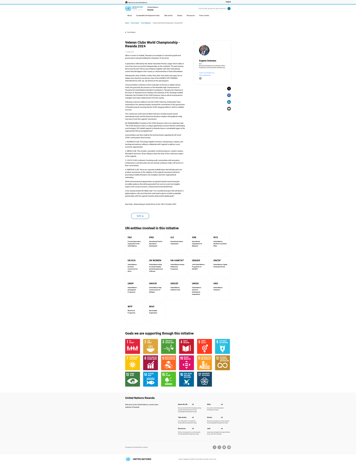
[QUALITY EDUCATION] (187, 346)
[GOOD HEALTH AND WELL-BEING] (169, 346)
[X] (229, 88)
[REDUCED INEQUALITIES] (187, 362)
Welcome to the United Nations (137, 2)
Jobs (208, 428)
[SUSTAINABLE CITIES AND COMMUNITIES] (205, 362)
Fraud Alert (192, 459)
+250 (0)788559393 (205, 75)
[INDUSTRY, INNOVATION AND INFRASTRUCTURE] (169, 362)
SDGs (209, 404)
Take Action (182, 417)
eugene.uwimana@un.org (206, 73)
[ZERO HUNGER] (151, 346)
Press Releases (146, 23)
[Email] (229, 109)
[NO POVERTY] (133, 346)
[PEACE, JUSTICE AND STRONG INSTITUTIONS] (187, 379)
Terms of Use (212, 459)
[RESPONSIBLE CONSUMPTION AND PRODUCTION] (223, 362)
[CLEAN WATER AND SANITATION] (223, 346)
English (228, 2)
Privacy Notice (199, 459)
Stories (209, 417)
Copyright (185, 459)
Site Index (206, 459)
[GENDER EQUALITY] (205, 346)
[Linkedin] (229, 102)
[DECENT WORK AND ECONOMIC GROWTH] (151, 362)
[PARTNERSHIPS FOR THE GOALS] (205, 379)
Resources (182, 428)
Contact (180, 459)
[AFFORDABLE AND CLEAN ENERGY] (133, 362)
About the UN (182, 404)
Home (127, 23)
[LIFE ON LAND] (169, 379)
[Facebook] (229, 95)
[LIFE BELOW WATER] (151, 379)
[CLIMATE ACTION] (133, 379)
